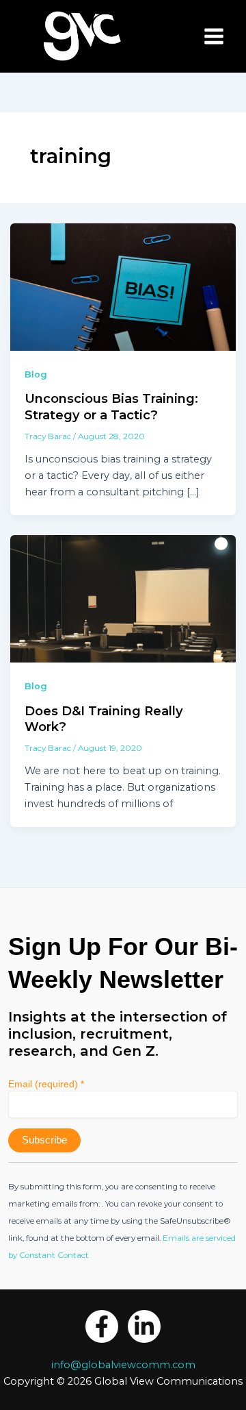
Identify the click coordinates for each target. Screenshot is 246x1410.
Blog (36, 374)
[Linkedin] (144, 1326)
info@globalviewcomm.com (123, 1365)
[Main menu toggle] (213, 36)
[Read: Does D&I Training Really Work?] (123, 598)
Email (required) (46, 1083)
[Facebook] (101, 1326)
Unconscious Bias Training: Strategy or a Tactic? (111, 407)
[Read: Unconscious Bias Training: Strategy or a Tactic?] (123, 286)
